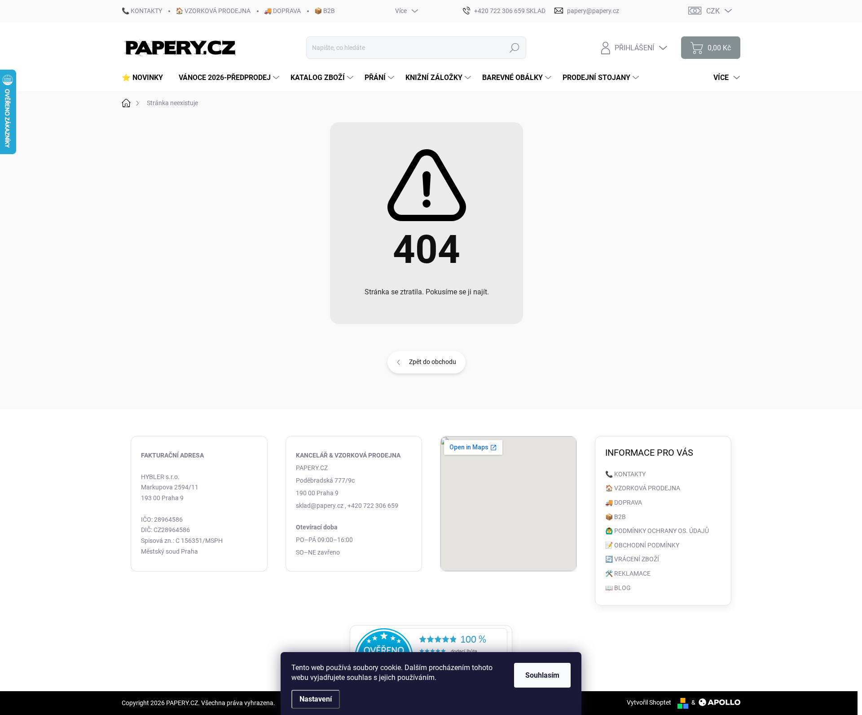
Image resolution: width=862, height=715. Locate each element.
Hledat (515, 47)
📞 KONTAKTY (142, 10)
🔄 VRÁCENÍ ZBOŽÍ (632, 559)
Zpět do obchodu (432, 361)
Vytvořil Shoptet (649, 702)
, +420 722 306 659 (371, 505)
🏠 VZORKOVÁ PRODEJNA (213, 10)
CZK (713, 11)
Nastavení (315, 699)
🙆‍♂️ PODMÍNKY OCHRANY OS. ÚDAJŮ (657, 530)
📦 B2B (324, 10)
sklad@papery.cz (319, 505)
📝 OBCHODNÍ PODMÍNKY (642, 545)
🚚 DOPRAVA (282, 10)
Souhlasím (542, 675)
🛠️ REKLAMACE (628, 573)
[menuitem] (146, 77)
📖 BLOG (618, 587)
